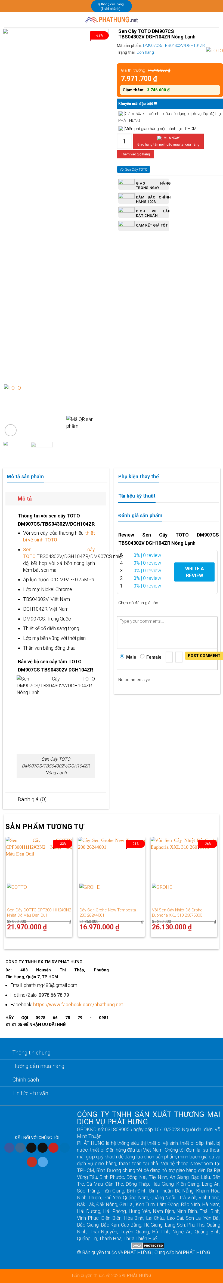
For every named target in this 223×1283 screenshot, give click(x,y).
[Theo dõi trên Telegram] (43, 1162)
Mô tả (25, 499)
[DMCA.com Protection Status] (147, 1245)
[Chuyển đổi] (11, 499)
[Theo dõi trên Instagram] (20, 1148)
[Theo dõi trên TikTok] (31, 1148)
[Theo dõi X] (43, 1148)
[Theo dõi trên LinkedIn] (65, 1148)
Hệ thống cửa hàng (110, 4)
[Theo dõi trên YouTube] (32, 1162)
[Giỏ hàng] (216, 20)
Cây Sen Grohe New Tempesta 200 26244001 (107, 913)
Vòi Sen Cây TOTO (133, 169)
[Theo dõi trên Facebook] (9, 1148)
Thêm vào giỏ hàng (135, 154)
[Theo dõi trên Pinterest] (53, 1148)
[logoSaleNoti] (104, 1245)
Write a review (194, 572)
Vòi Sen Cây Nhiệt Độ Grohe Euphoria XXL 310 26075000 (177, 913)
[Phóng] (11, 430)
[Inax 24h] (111, 20)
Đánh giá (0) (32, 799)
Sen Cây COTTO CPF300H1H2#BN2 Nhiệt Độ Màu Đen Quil (39, 913)
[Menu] (7, 20)
